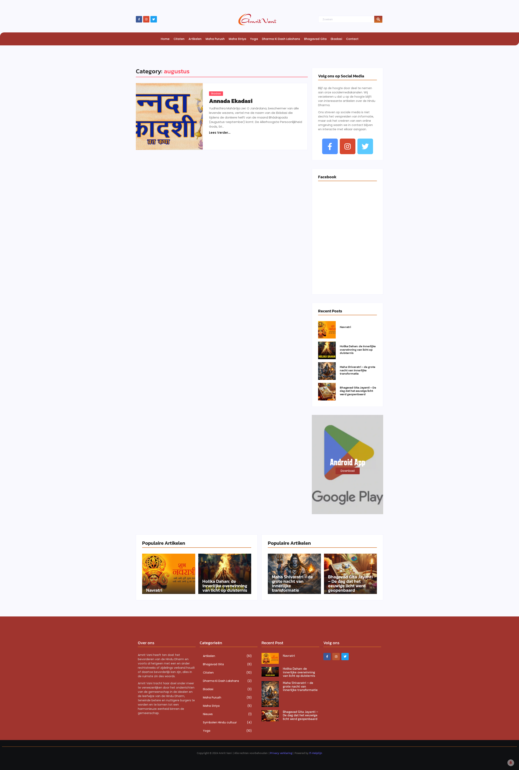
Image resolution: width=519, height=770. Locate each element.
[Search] (378, 19)
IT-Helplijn (315, 753)
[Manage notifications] (510, 762)
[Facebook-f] (139, 19)
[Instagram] (146, 19)
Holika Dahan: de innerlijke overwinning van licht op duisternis (358, 350)
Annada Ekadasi (231, 101)
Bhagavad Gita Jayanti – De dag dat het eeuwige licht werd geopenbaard (358, 391)
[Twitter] (153, 19)
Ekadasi (216, 93)
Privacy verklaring (281, 753)
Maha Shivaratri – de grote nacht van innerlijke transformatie (357, 370)
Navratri (345, 327)
